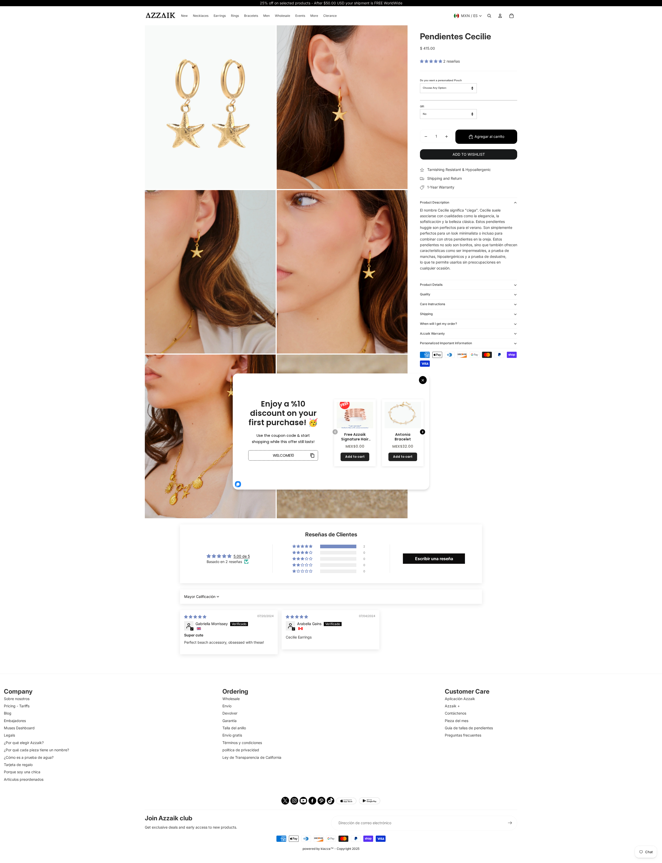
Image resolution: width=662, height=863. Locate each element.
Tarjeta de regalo (18, 764)
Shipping (426, 314)
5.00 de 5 (242, 556)
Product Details (431, 285)
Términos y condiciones (242, 742)
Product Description (434, 203)
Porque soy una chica (22, 772)
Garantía (229, 720)
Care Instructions (432, 304)
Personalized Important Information (446, 343)
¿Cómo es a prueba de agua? (29, 757)
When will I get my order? (438, 324)
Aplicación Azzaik (460, 698)
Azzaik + (452, 706)
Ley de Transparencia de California (251, 757)
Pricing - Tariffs (16, 706)
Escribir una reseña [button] (434, 558)
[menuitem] (184, 15)
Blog (7, 713)
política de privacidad (240, 750)
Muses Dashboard (19, 728)
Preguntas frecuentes (463, 735)
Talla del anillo (234, 728)
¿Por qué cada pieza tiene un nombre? (36, 750)
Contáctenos (455, 713)
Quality (425, 294)
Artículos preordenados (23, 779)
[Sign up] (510, 823)
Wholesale (231, 698)
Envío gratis (232, 735)
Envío (226, 706)
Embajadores (15, 720)
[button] (431, 61)
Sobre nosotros (16, 698)
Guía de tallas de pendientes (469, 728)
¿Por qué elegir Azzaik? (24, 742)
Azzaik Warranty (432, 333)
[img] (195, 616)
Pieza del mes (456, 720)
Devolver (229, 713)
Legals (9, 735)
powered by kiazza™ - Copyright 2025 (331, 849)
